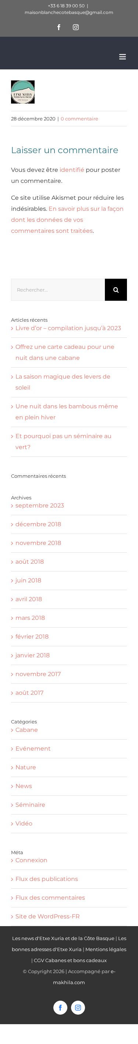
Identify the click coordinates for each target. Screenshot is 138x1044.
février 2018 (32, 636)
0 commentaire (79, 119)
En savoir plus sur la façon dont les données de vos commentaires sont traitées (67, 219)
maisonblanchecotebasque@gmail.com (69, 12)
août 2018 (29, 561)
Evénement (33, 748)
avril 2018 (28, 599)
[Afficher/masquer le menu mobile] (123, 57)
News (23, 786)
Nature (25, 767)
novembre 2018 (38, 542)
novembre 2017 (38, 674)
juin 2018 (28, 580)
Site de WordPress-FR (47, 916)
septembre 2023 (39, 505)
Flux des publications (46, 878)
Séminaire (30, 804)
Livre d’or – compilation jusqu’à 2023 (68, 328)
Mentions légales (105, 949)
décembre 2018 (38, 524)
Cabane (26, 729)
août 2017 (29, 692)
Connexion (31, 860)
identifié (72, 169)
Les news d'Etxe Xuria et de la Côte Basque (63, 938)
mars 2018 (30, 617)
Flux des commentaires (50, 897)
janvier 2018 (32, 655)
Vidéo (23, 823)
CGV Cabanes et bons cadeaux (70, 960)
